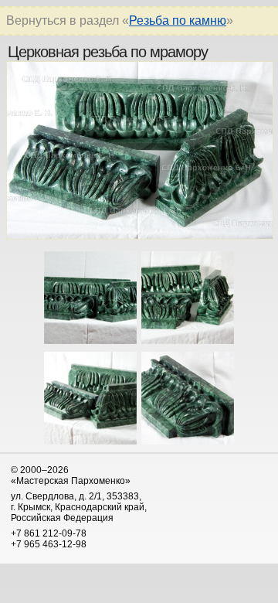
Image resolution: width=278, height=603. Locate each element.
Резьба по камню (177, 20)
